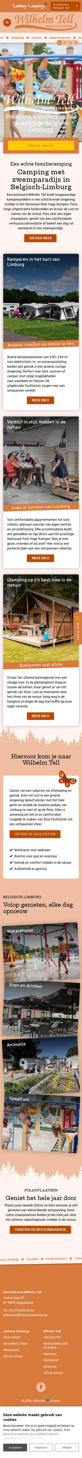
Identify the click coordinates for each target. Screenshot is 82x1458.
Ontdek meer (40, 238)
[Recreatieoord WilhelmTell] (45, 22)
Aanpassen (41, 1447)
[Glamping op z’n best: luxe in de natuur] (41, 620)
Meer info (40, 400)
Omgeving (50, 1366)
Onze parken (11, 1337)
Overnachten (52, 1337)
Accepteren (15, 1447)
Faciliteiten (51, 1360)
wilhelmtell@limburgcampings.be (25, 1314)
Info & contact (13, 1356)
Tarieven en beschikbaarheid (40, 1230)
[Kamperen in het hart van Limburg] (41, 300)
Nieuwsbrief (11, 1349)
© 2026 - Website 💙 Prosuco (41, 1400)
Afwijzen (67, 1447)
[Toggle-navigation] (7, 23)
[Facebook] (41, 1387)
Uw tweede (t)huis (15, 1343)
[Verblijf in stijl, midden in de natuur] (41, 462)
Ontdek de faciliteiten (35, 834)
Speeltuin (49, 1353)
